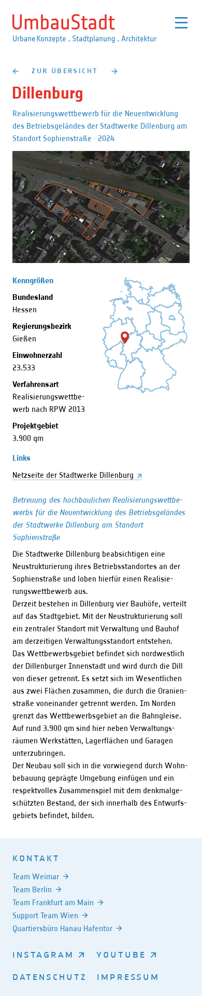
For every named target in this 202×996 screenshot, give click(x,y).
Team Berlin (32, 889)
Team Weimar (35, 876)
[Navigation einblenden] (181, 22)
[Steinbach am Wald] (15, 71)
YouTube (121, 954)
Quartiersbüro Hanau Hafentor (62, 928)
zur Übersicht (65, 70)
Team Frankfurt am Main (53, 902)
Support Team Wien (45, 915)
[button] (125, 337)
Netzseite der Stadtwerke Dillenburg (73, 475)
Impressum (128, 976)
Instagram (43, 954)
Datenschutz (49, 976)
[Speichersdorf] (114, 71)
